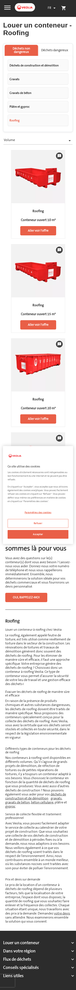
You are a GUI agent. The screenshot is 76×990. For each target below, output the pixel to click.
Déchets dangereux (54, 50)
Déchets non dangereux (21, 50)
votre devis (62, 913)
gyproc (10, 806)
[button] (7, 7)
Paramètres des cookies (38, 512)
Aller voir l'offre (38, 230)
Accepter (38, 534)
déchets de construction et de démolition (35, 796)
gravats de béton (17, 802)
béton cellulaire (42, 802)
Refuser (38, 523)
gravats (56, 798)
